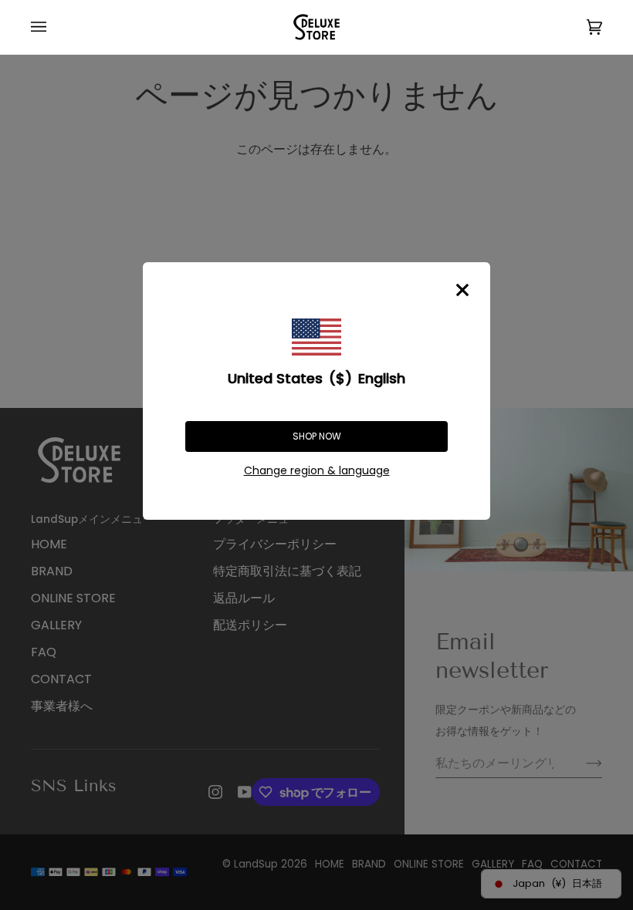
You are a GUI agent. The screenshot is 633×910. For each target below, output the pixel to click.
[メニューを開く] (54, 27)
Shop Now (317, 436)
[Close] (462, 289)
